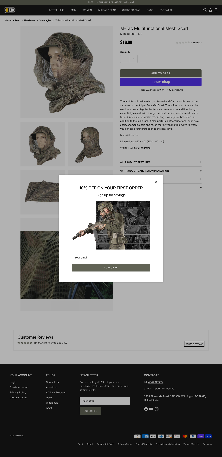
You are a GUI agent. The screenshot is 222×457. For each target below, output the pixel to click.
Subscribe (111, 267)
